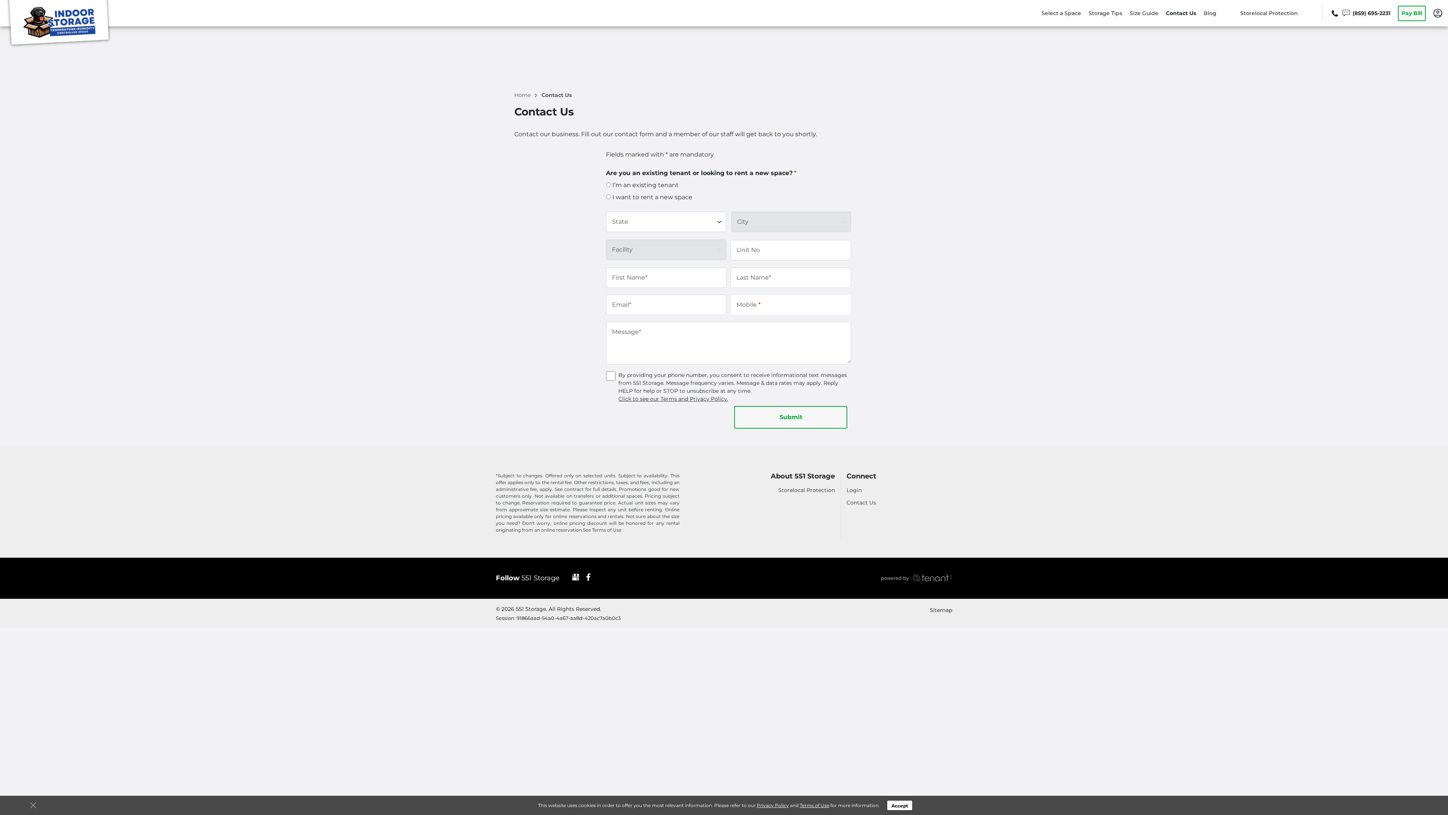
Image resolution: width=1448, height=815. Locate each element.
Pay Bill (1412, 13)
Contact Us (1181, 13)
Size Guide (1144, 13)
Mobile (748, 304)
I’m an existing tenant (645, 185)
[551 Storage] (59, 24)
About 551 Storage (803, 476)
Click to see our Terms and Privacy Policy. (673, 398)
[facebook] (588, 577)
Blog (1210, 13)
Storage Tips (1105, 13)
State (620, 221)
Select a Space (1061, 13)
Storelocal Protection (1269, 13)
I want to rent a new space (651, 197)
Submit (790, 417)
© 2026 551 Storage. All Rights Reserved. (548, 609)
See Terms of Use (602, 530)
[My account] (1437, 12)
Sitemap (941, 610)
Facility (622, 249)
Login (854, 490)
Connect (861, 476)
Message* (626, 331)
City (743, 221)
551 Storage (528, 578)
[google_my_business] (576, 577)
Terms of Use (814, 805)
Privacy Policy (773, 805)
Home (523, 95)
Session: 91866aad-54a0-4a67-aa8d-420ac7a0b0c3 (558, 618)
